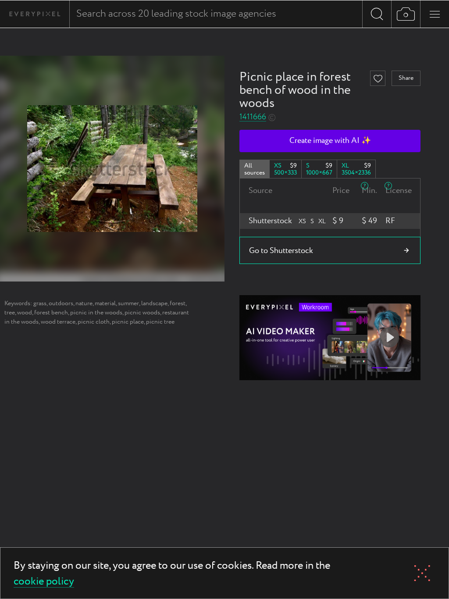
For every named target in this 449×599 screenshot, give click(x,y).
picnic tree (160, 321)
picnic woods (142, 312)
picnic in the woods (96, 312)
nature (84, 303)
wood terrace (58, 321)
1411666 (252, 117)
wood (24, 312)
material (105, 303)
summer (128, 303)
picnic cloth (94, 321)
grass (39, 303)
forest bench (51, 312)
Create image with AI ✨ (330, 140)
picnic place (128, 321)
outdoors (61, 303)
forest (177, 303)
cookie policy (44, 582)
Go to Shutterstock (281, 251)
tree (9, 312)
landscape (154, 303)
